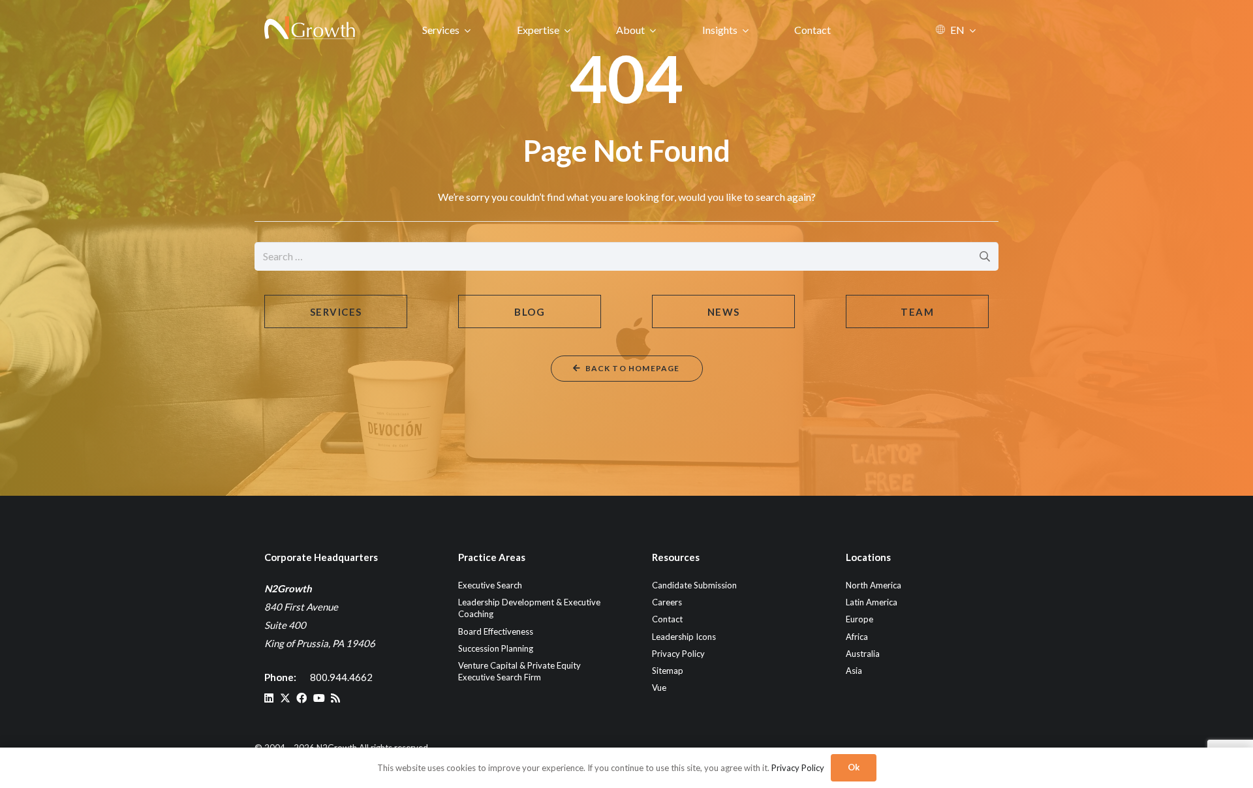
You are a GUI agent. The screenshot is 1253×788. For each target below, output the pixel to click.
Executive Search (490, 585)
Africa (857, 636)
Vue (659, 687)
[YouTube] (319, 698)
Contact (667, 619)
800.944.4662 (341, 677)
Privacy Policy (678, 653)
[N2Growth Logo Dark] (310, 29)
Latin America (871, 602)
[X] (285, 698)
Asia (854, 670)
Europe (859, 619)
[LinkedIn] (268, 698)
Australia (863, 653)
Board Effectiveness (495, 631)
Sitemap (667, 670)
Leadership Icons (684, 636)
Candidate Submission (694, 585)
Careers (667, 602)
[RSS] (335, 698)
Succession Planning (495, 648)
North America (873, 585)
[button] (468, 29)
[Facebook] (301, 698)
